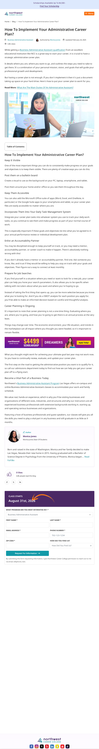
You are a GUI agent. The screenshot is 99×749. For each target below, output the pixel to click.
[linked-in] (20, 482)
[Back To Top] (7, 734)
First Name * (11, 520)
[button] (71, 545)
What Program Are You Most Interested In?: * (27, 510)
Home (7, 21)
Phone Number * (57, 530)
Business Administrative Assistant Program (38, 383)
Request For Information (26, 553)
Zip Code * (10, 541)
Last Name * (55, 520)
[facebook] (7, 482)
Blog (14, 21)
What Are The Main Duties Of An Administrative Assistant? (45, 87)
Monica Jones (55, 40)
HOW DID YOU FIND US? (60, 541)
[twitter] (13, 482)
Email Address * (13, 530)
